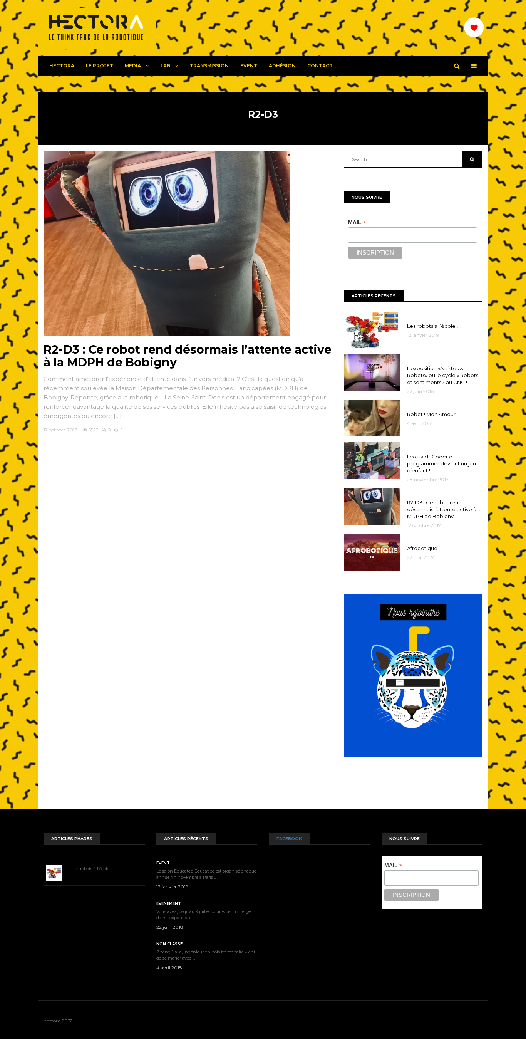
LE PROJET (99, 66)
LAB (166, 66)
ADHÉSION (282, 66)
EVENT (248, 66)
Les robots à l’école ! (92, 868)
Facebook (289, 838)
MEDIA (133, 66)
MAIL (357, 222)
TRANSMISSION (209, 66)
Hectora (61, 66)
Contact (320, 66)
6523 (93, 430)
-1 (120, 430)
